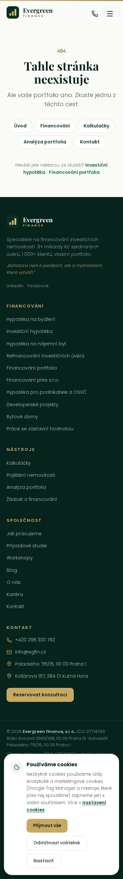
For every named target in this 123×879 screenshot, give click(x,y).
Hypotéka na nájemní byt (36, 343)
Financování (55, 126)
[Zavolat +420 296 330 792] (94, 13)
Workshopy (20, 558)
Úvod (20, 126)
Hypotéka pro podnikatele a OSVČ (47, 392)
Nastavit (43, 861)
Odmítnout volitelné (56, 843)
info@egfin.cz (30, 652)
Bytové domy (22, 416)
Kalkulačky (96, 126)
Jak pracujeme (24, 533)
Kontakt (90, 142)
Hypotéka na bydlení (31, 319)
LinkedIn (15, 286)
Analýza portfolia (45, 142)
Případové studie (27, 545)
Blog (12, 570)
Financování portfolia (74, 172)
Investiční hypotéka (29, 331)
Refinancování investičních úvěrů (45, 356)
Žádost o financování (32, 499)
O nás (14, 582)
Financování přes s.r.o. (33, 380)
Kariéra (15, 594)
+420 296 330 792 (35, 640)
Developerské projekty (32, 404)
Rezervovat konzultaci (40, 694)
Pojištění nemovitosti (31, 475)
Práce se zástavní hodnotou (40, 428)
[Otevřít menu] (109, 13)
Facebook (38, 286)
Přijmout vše (47, 825)
